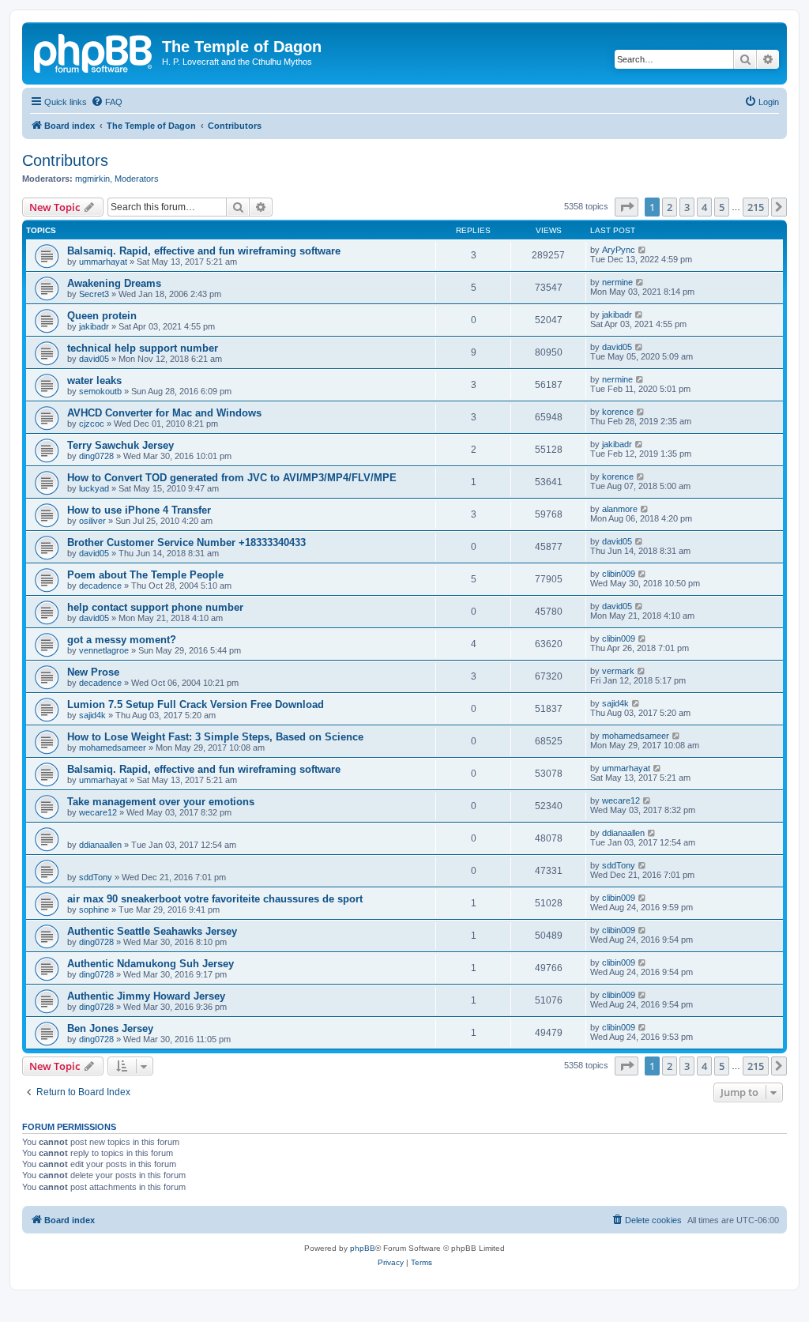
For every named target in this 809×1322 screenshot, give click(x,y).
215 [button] (755, 207)
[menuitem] (106, 101)
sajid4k (92, 715)
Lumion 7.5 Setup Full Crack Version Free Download (195, 704)
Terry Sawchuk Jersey (120, 445)
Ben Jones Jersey (110, 1028)
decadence (100, 585)
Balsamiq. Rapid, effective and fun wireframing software (204, 251)
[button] (626, 207)
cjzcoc (91, 423)
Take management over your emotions (160, 802)
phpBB (362, 1248)
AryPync (618, 249)
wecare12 (98, 812)
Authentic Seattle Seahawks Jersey (152, 931)
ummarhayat (103, 261)
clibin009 (618, 573)
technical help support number (142, 348)
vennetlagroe (104, 650)
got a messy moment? (121, 640)
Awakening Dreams (114, 283)
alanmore (620, 509)
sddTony (95, 877)
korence (618, 411)
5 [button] (721, 207)
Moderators (137, 178)
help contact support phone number (155, 607)
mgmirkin (92, 178)
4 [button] (704, 207)
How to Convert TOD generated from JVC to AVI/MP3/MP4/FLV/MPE (232, 478)
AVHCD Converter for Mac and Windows (164, 413)
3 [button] (687, 207)
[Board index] (94, 51)
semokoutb (100, 391)
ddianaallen (100, 844)
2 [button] (669, 207)
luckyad (94, 488)
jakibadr (94, 326)
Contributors (65, 160)
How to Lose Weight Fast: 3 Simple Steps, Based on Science (215, 737)
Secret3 (94, 294)
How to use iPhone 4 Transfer (139, 510)
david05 (94, 358)
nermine (617, 282)
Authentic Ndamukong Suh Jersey (150, 964)
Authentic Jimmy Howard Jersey (146, 996)
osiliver (92, 520)
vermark (618, 671)
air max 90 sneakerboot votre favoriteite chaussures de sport (215, 899)
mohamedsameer (112, 747)
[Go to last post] (643, 249)
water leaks (94, 380)
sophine (94, 909)
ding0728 (96, 456)
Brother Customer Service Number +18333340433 (186, 542)
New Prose (93, 672)
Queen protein (102, 316)
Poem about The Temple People (145, 575)
